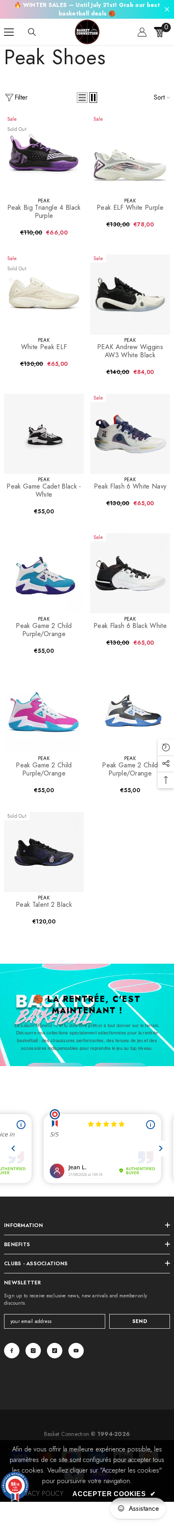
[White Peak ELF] (44, 294)
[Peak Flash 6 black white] (130, 573)
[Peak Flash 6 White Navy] (130, 434)
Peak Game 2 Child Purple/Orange (44, 630)
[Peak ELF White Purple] (130, 155)
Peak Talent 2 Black (44, 905)
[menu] (9, 32)
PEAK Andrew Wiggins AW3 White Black (130, 351)
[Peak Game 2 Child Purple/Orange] (44, 573)
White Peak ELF (44, 347)
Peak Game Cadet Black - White (43, 490)
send (139, 1321)
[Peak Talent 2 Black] (44, 852)
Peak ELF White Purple (130, 208)
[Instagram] (33, 1350)
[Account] (142, 32)
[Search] (32, 32)
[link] (40, 1494)
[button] (82, 97)
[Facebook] (11, 1350)
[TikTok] (54, 1350)
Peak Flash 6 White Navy (130, 486)
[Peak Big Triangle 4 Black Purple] (44, 155)
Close (167, 10)
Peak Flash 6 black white (130, 626)
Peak (44, 200)
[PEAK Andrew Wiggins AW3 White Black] (130, 294)
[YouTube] (76, 1350)
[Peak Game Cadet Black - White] (44, 434)
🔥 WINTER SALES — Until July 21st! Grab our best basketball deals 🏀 (87, 9)
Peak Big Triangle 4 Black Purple (44, 212)
